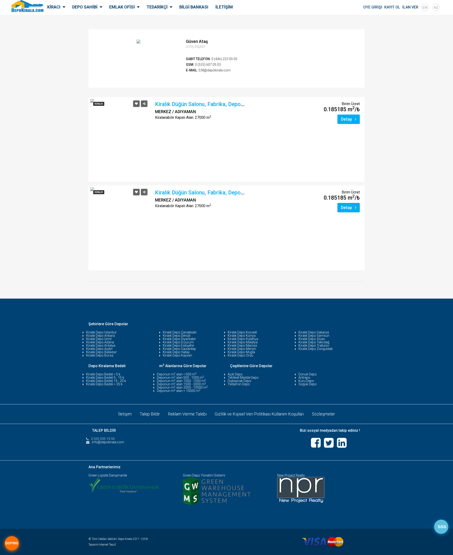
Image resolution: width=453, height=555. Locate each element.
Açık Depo (235, 374)
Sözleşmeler (323, 413)
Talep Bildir (150, 413)
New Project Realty (291, 475)
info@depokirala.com (108, 442)
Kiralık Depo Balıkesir (101, 352)
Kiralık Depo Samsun (313, 335)
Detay (347, 119)
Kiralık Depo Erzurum (178, 342)
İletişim (125, 413)
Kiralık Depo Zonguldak (315, 349)
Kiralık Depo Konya (242, 335)
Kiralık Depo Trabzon (313, 345)
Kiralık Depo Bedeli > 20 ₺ (104, 384)
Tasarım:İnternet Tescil (102, 544)
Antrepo (304, 377)
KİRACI (53, 6)
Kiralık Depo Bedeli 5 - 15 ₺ (105, 377)
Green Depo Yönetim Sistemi (204, 475)
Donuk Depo (307, 374)
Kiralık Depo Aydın (99, 349)
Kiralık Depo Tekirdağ (313, 342)
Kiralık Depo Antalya (100, 345)
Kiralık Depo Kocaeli (242, 332)
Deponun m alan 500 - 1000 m (180, 377)
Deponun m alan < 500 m (177, 374)
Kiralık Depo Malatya (243, 342)
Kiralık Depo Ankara (100, 335)
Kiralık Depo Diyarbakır (179, 339)
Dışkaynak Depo (239, 381)
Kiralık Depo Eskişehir (178, 345)
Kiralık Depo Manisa (242, 345)
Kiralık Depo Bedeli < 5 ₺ (103, 374)
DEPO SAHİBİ (84, 6)
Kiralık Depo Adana (100, 342)
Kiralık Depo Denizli (176, 335)
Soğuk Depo (307, 384)
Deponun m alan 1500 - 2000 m (181, 384)
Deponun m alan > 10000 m (179, 391)
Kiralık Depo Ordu (240, 355)
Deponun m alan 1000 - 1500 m (181, 381)
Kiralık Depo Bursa (99, 355)
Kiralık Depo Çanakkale (179, 332)
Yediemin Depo (239, 384)
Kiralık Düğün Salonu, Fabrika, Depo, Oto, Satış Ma (216, 104)
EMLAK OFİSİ (122, 6)
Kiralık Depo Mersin (242, 349)
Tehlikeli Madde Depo (243, 377)
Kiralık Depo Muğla (241, 352)
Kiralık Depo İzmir (99, 339)
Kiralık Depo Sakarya (313, 332)
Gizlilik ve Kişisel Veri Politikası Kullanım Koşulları (259, 413)
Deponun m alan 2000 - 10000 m (182, 387)
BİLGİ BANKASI (193, 6)
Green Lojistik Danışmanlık (107, 475)
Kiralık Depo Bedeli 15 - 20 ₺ (106, 381)
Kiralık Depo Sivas (311, 339)
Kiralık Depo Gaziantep (179, 349)
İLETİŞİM (224, 6)
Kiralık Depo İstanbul (101, 332)
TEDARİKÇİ (157, 6)
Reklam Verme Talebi (187, 413)
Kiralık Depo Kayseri (177, 355)
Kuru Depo (306, 381)
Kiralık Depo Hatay (176, 352)
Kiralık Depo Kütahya (243, 339)
